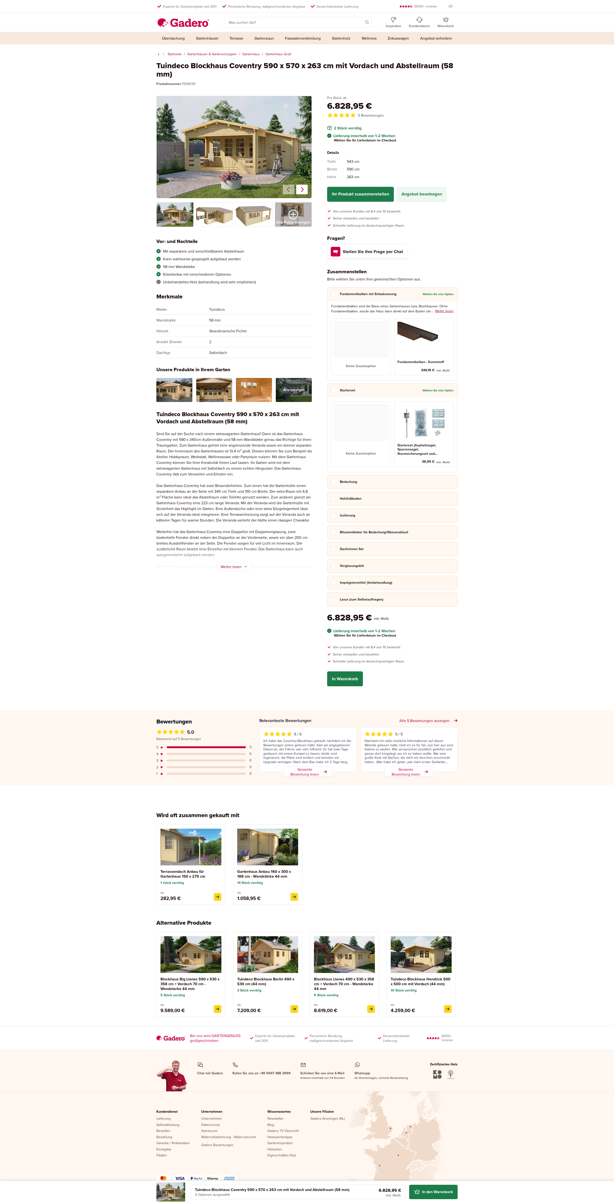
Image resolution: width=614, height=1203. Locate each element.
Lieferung (163, 1119)
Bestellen (163, 1131)
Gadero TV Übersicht (283, 1131)
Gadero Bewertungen (217, 1145)
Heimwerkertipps (280, 1137)
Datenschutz (210, 1125)
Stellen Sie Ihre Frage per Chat (373, 252)
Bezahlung (164, 1137)
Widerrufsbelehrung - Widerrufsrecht (228, 1137)
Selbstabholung (167, 1125)
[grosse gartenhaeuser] (158, 54)
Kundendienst (167, 1112)
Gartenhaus (251, 54)
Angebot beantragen (421, 194)
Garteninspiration (280, 1143)
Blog (270, 1125)
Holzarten (274, 1149)
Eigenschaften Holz (281, 1155)
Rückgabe (163, 1149)
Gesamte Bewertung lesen (304, 772)
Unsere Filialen (322, 1112)
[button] (360, 22)
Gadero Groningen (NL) (327, 1119)
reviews (425, 6)
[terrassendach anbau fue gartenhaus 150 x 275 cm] (217, 897)
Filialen (161, 1155)
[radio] (360, 347)
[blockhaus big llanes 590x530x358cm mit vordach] (217, 1009)
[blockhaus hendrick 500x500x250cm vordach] (448, 1009)
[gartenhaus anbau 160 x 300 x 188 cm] (294, 897)
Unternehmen (211, 1112)
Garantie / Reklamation (173, 1143)
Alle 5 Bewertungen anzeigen (424, 720)
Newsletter (275, 1119)
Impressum (209, 1131)
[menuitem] (173, 38)
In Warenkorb (345, 678)
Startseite (175, 54)
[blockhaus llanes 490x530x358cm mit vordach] (371, 1009)
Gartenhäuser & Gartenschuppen (212, 54)
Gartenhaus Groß (278, 54)
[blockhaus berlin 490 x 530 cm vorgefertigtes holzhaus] (294, 1009)
